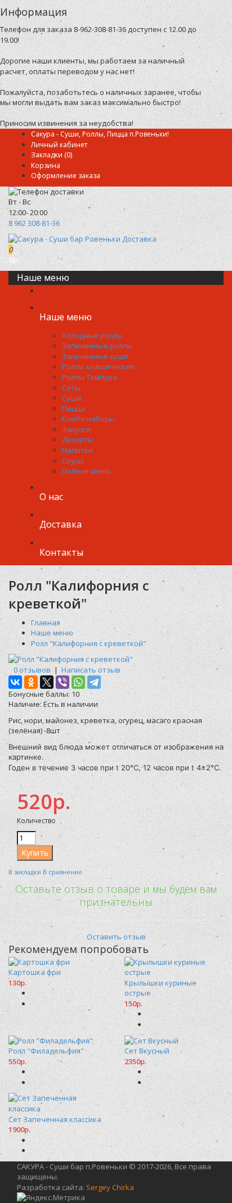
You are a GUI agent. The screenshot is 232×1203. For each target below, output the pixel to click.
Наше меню (52, 633)
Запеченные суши (95, 356)
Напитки (77, 450)
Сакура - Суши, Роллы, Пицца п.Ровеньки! (100, 134)
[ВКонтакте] (15, 682)
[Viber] (62, 682)
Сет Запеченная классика (54, 1119)
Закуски (76, 429)
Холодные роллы (92, 335)
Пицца (73, 408)
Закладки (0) (51, 155)
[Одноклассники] (31, 682)
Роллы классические (98, 366)
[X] (46, 682)
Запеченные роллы (97, 346)
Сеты (71, 388)
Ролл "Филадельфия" (46, 1051)
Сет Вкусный (146, 1051)
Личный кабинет (59, 144)
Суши (71, 398)
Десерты (77, 439)
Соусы (73, 461)
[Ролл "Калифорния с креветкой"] (70, 659)
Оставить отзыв (116, 937)
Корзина (45, 165)
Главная (45, 623)
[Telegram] (94, 682)
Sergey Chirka (110, 1187)
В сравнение (62, 872)
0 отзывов (32, 670)
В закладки (24, 872)
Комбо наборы (88, 419)
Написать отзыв (91, 670)
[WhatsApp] (78, 682)
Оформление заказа (65, 175)
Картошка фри (34, 972)
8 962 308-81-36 (34, 223)
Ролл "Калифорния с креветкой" (88, 643)
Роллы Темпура (89, 377)
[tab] (116, 912)
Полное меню (86, 471)
